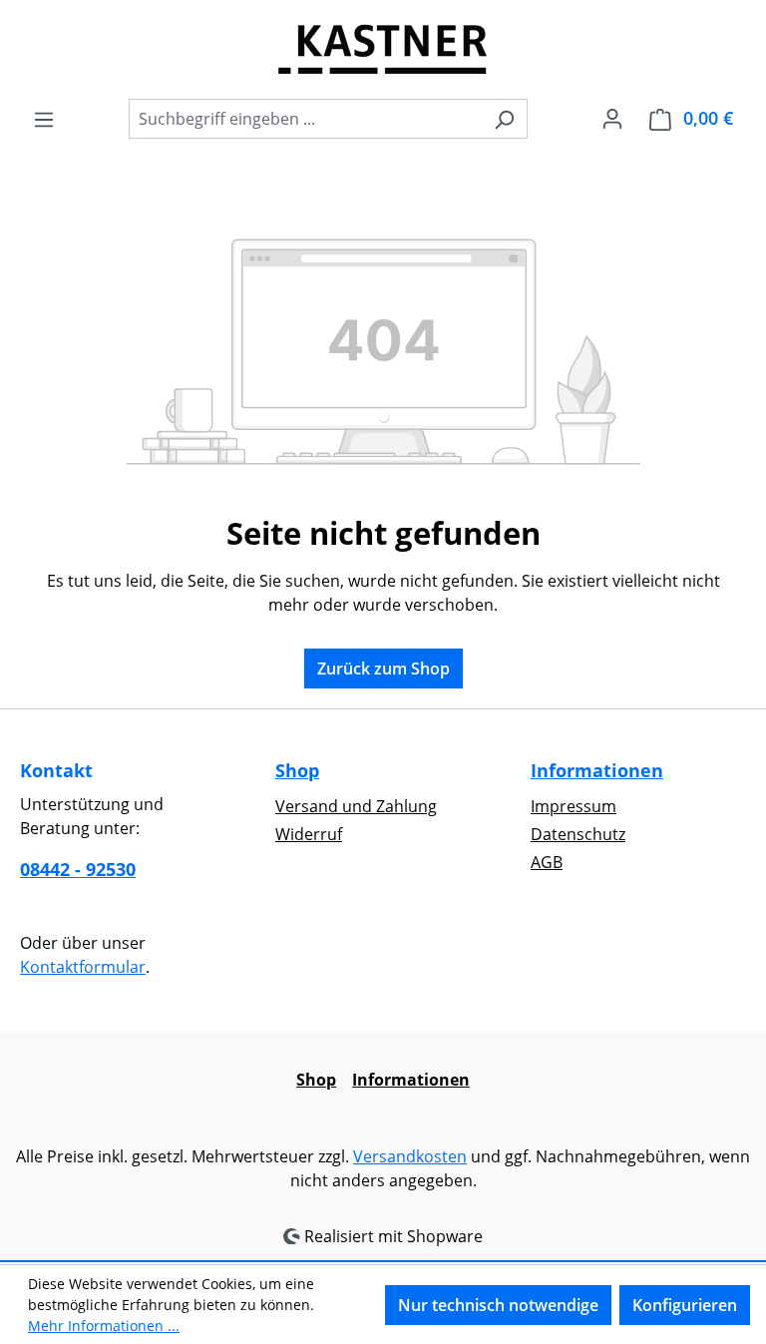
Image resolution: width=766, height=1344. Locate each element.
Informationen (597, 770)
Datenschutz (578, 834)
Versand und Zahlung (356, 806)
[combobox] (305, 119)
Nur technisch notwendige (498, 1305)
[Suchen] (504, 119)
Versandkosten (410, 1156)
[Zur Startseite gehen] (383, 49)
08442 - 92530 (78, 869)
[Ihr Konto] (612, 118)
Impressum (573, 806)
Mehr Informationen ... (104, 1325)
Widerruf (308, 834)
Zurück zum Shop (383, 668)
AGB (547, 862)
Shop (297, 770)
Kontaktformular (83, 967)
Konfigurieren (684, 1305)
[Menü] (44, 119)
